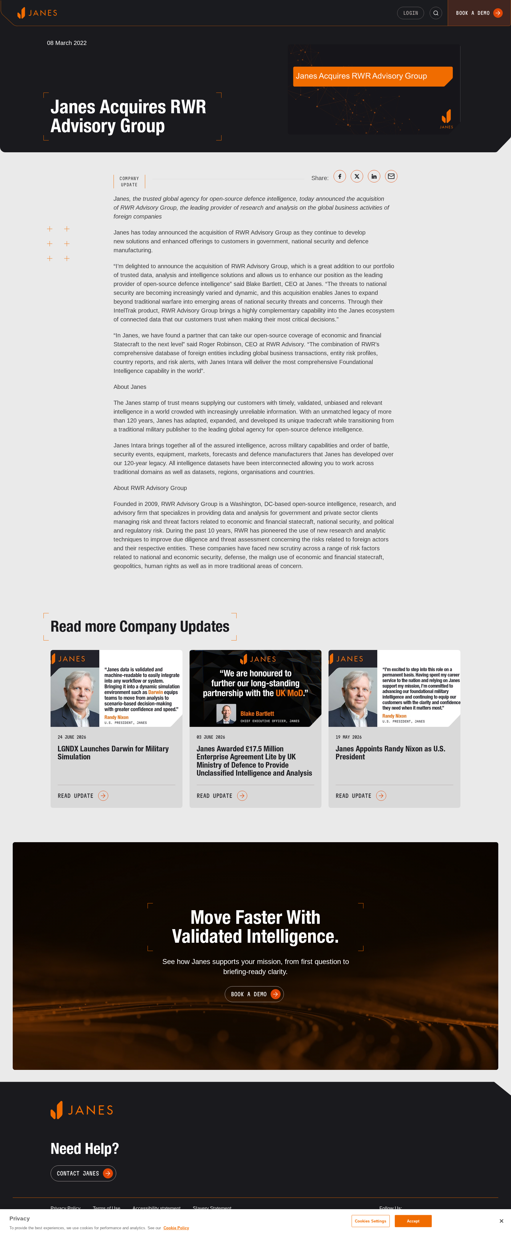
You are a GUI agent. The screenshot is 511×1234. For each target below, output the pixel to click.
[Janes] (37, 13)
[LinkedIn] (374, 176)
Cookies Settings (371, 1221)
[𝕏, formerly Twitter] (357, 176)
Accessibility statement (156, 1208)
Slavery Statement (212, 1208)
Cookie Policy (176, 1228)
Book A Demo (249, 994)
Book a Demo (473, 13)
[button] (436, 13)
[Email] (391, 176)
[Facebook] (340, 176)
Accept (413, 1221)
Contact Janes (78, 1173)
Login (410, 13)
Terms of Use (106, 1208)
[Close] (501, 1220)
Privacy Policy (65, 1208)
